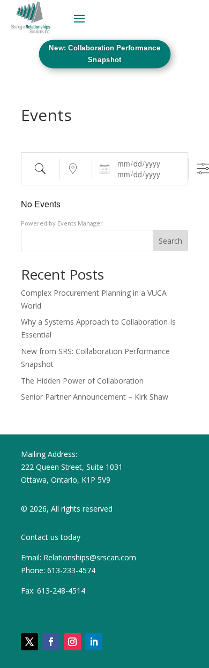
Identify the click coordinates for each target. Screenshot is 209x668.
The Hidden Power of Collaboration (82, 381)
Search (170, 241)
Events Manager (80, 223)
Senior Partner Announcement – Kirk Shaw (94, 397)
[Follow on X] (29, 641)
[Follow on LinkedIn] (93, 641)
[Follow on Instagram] (72, 641)
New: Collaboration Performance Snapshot (105, 54)
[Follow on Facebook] (50, 641)
